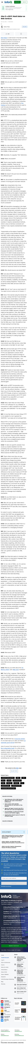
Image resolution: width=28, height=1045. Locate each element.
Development (6, 832)
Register (17, 2)
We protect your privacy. (6, 886)
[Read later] (21, 34)
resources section (20, 738)
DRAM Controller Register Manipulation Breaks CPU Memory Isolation (11, 847)
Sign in (24, 2)
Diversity (3, 984)
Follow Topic (14, 771)
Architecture (5, 785)
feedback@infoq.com (5, 1031)
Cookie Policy (21, 1042)
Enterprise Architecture (8, 788)
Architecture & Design (7, 777)
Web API (9, 783)
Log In (2, 960)
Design (16, 783)
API (22, 783)
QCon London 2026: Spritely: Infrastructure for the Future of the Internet (13, 805)
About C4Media (4, 974)
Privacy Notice (4, 1042)
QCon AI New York (21, 988)
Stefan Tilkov (7, 26)
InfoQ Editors (4, 969)
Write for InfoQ (4, 967)
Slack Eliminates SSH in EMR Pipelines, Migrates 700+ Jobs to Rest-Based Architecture (14, 800)
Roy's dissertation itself (7, 748)
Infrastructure (16, 785)
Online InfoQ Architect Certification (20, 965)
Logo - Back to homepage (8, 2)
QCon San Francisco (22, 984)
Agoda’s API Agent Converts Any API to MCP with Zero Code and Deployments (14, 809)
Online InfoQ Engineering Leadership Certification (20, 972)
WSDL (17, 768)
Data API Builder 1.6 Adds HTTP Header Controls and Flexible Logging (14, 812)
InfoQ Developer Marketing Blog (7, 980)
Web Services (17, 780)
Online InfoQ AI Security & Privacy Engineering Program (21, 959)
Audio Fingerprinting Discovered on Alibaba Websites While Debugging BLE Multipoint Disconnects (12, 837)
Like (8, 33)
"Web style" (15, 669)
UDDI (24, 777)
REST (18, 777)
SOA (3, 783)
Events (2, 964)
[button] (14, 883)
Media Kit (3, 976)
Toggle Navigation (2, 2)
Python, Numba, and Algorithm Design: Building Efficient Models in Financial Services (13, 842)
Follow (24, 26)
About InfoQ (4, 972)
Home (2, 955)
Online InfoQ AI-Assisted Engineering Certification (21, 979)
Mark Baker (4, 38)
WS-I (3, 780)
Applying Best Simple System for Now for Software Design (15, 815)
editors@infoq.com (5, 1035)
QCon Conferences (5, 962)
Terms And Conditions (12, 1042)
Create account (5, 957)
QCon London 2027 (21, 991)
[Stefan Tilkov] (2, 27)
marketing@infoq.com (19, 1035)
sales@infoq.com (18, 1031)
